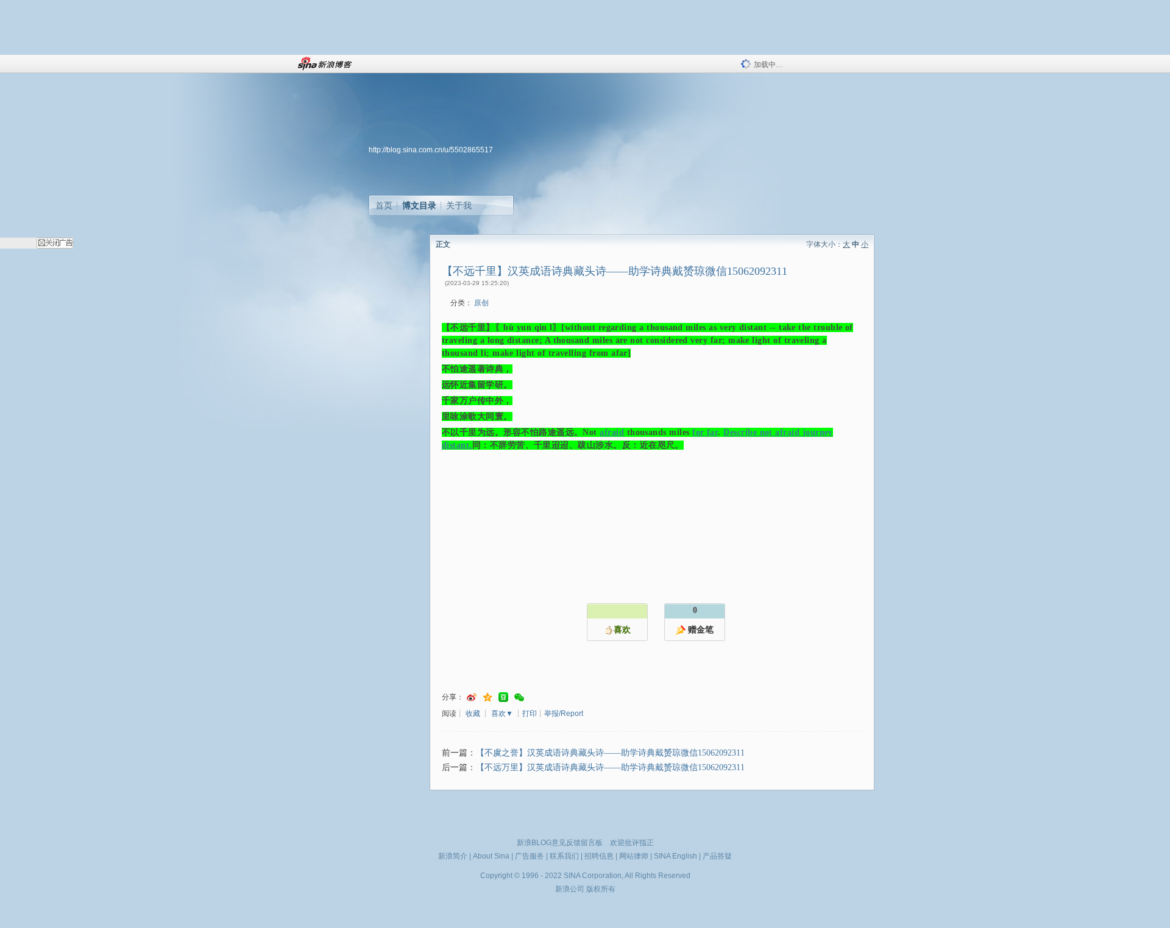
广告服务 (529, 856)
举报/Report (563, 713)
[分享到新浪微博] (472, 697)
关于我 (459, 205)
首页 (383, 205)
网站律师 (633, 856)
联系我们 (564, 856)
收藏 (473, 713)
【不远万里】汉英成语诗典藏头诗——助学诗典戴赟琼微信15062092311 (610, 767)
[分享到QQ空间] (487, 697)
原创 (481, 303)
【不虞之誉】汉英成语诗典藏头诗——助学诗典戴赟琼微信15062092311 (610, 752)
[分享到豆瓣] (503, 697)
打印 (529, 713)
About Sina (491, 856)
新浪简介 (452, 856)
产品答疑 (717, 856)
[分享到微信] (519, 697)
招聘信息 (599, 856)
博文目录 (419, 205)
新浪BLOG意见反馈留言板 (560, 842)
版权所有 (600, 889)
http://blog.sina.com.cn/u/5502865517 (431, 150)
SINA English (675, 856)
